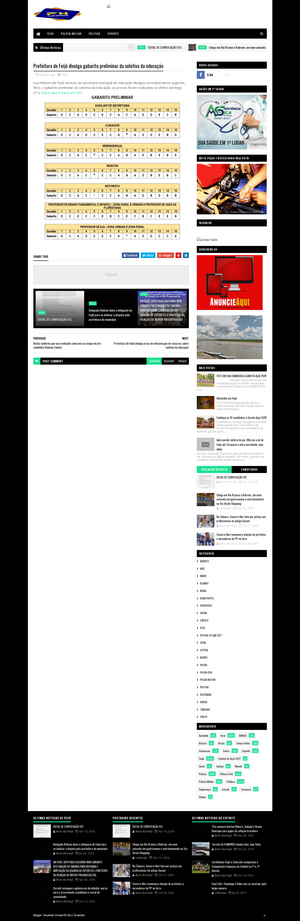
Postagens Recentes (214, 469)
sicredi (203, 702)
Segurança (205, 694)
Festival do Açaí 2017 (211, 635)
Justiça (204, 650)
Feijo (50, 33)
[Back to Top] (264, 915)
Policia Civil (206, 672)
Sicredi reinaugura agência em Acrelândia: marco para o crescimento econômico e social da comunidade (80, 892)
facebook (154, 361)
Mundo (204, 657)
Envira (203, 613)
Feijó (120, 47)
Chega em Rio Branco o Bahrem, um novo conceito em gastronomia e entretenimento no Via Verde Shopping (240, 499)
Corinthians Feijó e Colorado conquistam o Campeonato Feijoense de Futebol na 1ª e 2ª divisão (236, 866)
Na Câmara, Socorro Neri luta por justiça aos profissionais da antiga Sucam (241, 518)
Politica (94, 33)
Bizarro (204, 583)
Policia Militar (71, 33)
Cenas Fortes (207, 598)
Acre (181, 47)
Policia (203, 665)
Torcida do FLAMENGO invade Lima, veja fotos (236, 844)
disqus (182, 361)
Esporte (113, 33)
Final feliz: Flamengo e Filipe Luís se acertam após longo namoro (239, 886)
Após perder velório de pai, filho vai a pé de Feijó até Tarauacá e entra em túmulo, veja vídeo (240, 444)
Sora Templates (76, 915)
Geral (203, 642)
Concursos (206, 605)
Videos (203, 717)
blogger (169, 361)
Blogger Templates (43, 915)
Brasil (203, 591)
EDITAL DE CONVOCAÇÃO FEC (144, 47)
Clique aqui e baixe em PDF (61, 92)
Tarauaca (205, 709)
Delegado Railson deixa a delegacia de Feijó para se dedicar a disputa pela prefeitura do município (110, 315)
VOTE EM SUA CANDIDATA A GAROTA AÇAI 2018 (241, 376)
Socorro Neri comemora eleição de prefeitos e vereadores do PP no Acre (241, 536)
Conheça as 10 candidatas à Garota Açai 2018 (242, 417)
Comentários (249, 469)
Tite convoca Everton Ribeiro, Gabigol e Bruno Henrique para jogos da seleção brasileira (237, 828)
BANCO (203, 576)
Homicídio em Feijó (227, 398)
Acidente (204, 561)
